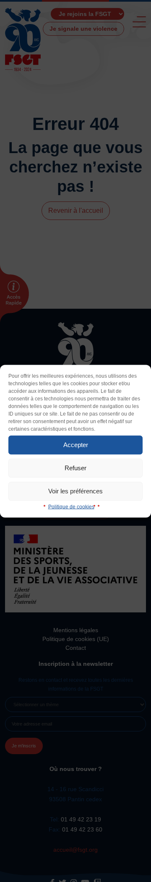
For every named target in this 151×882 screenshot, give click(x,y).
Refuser (75, 467)
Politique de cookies (71, 506)
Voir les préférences (75, 491)
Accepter (75, 444)
